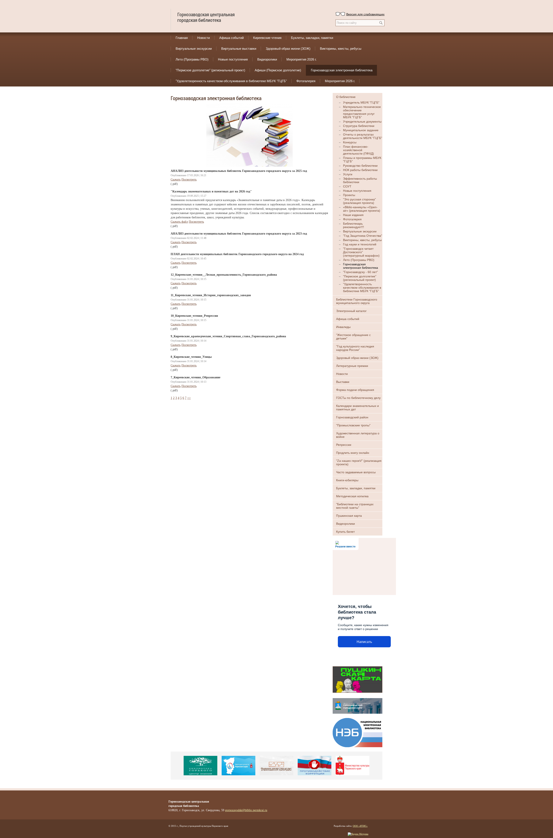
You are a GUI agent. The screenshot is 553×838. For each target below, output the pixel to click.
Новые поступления (233, 59)
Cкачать (176, 179)
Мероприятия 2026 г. (301, 59)
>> (189, 398)
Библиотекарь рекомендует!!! (353, 225)
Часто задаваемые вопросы (356, 472)
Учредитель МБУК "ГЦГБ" (361, 102)
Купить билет (345, 531)
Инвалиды (343, 327)
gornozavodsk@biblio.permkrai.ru (246, 810)
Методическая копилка (352, 496)
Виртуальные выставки (238, 48)
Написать (364, 642)
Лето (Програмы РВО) (192, 59)
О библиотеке (346, 97)
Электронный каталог (351, 311)
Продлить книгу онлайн (352, 452)
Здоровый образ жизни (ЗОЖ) (288, 48)
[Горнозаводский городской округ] (357, 705)
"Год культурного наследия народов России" (355, 348)
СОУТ (347, 186)
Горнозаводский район (352, 417)
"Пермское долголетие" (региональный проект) (210, 70)
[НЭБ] (357, 732)
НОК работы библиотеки (360, 170)
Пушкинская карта (349, 515)
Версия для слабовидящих (365, 14)
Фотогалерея (305, 81)
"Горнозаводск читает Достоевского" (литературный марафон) (361, 252)
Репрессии (343, 444)
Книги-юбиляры (347, 480)
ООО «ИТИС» (360, 826)
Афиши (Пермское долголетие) (278, 70)
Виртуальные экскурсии (194, 48)
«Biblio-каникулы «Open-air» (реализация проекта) (361, 208)
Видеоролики (267, 59)
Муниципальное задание (360, 130)
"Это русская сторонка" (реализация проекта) (359, 201)
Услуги (347, 174)
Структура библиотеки (358, 126)
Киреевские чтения (267, 38)
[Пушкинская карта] (357, 679)
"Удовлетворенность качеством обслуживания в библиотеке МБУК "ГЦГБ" (231, 81)
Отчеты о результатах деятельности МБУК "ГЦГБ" (362, 136)
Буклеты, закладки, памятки (312, 38)
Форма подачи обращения (355, 390)
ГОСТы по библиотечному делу (358, 398)
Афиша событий (231, 38)
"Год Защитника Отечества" (362, 235)
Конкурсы (349, 142)
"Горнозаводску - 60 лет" (360, 272)
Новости (203, 38)
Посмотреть (189, 179)
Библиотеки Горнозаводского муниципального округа (356, 301)
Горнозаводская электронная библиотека (341, 70)
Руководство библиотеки (360, 165)
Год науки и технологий (359, 244)
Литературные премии (352, 366)
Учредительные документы (362, 121)
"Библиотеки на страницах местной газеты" (354, 505)
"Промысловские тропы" (353, 425)
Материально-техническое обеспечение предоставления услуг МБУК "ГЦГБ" (362, 112)
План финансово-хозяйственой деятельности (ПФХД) (358, 150)
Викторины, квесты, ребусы (340, 48)
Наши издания (353, 215)
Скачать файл (179, 221)
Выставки (342, 382)
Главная (182, 38)
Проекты (349, 195)
